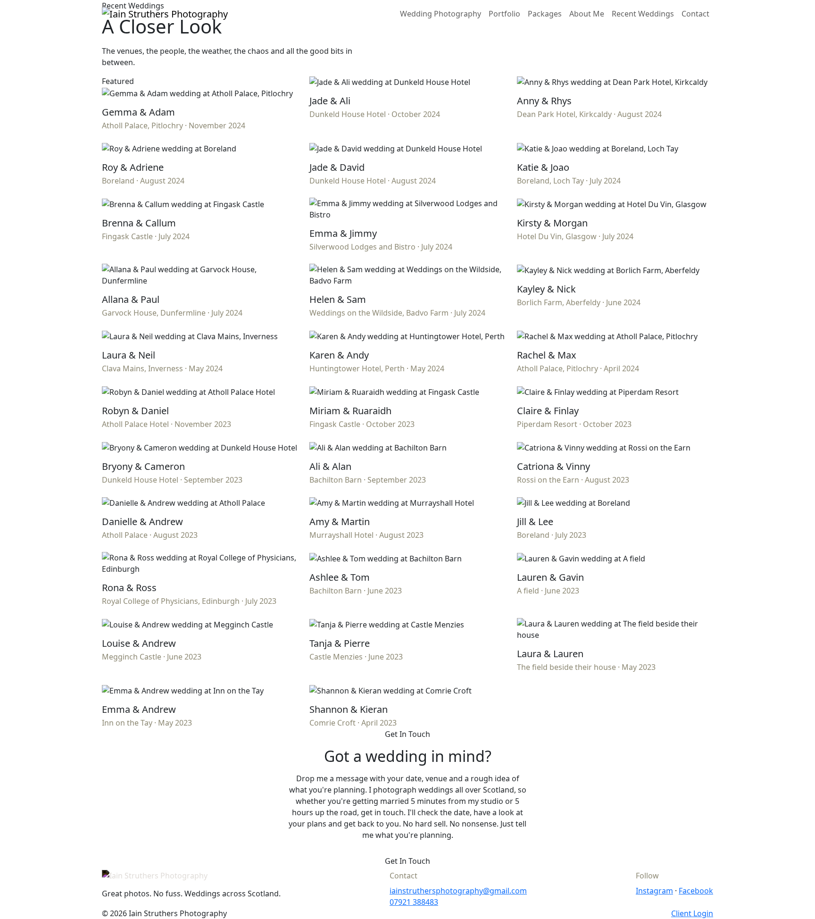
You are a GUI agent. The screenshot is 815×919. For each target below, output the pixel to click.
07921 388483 (414, 902)
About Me (586, 13)
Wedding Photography (440, 13)
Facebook (696, 891)
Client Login (692, 913)
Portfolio (504, 13)
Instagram (654, 891)
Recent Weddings (643, 13)
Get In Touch (407, 861)
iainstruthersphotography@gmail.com (458, 891)
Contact (695, 13)
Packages (545, 13)
